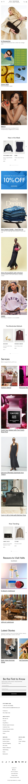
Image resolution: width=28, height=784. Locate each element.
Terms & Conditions (14, 771)
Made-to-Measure (7, 747)
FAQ (19, 743)
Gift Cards (5, 745)
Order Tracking (22, 741)
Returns (20, 739)
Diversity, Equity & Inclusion (8, 725)
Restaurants (5, 754)
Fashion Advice (6, 741)
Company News (6, 731)
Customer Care (6, 727)
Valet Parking (5, 749)
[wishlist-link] (3, 1)
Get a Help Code (6, 712)
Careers (4, 720)
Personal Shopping (7, 743)
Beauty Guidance (6, 739)
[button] (26, 146)
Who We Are (5, 718)
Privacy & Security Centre (8, 729)
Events (4, 751)
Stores (4, 733)
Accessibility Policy (14, 773)
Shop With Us (5, 722)
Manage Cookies (14, 775)
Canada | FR (14, 767)
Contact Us (5, 710)
